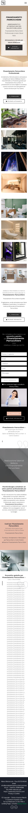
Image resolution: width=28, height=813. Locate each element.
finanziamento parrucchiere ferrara (17, 753)
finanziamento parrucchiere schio (16, 681)
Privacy (10, 793)
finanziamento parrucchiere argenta (17, 772)
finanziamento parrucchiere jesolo (17, 696)
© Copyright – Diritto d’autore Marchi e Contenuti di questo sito (14, 798)
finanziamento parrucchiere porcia (17, 704)
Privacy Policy (13, 386)
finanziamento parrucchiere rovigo (17, 706)
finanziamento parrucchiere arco (16, 745)
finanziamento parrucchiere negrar (17, 732)
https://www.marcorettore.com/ (14, 791)
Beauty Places (22, 804)
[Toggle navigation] (25, 3)
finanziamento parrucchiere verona (17, 730)
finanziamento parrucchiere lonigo (17, 692)
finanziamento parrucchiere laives (17, 755)
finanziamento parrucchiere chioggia (17, 694)
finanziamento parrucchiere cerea (16, 721)
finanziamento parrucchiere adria (16, 707)
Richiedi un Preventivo (15, 101)
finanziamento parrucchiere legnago (17, 713)
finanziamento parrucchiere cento (17, 770)
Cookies (17, 793)
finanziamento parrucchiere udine (17, 768)
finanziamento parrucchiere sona (16, 747)
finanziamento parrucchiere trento (17, 736)
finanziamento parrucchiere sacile (16, 698)
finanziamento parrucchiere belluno (17, 702)
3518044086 (15, 96)
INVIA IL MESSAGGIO (10, 380)
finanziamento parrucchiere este (16, 689)
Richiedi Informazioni (15, 47)
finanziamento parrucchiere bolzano (17, 762)
